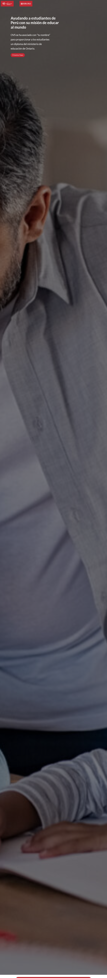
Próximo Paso (17, 55)
